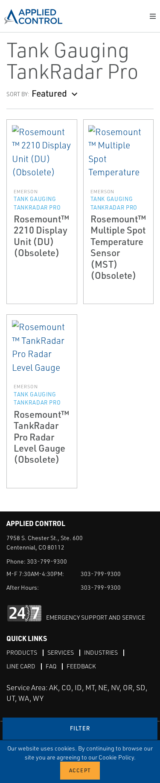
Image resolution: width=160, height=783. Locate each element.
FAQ (51, 666)
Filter (80, 728)
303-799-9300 (47, 561)
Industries (101, 652)
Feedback (81, 666)
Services (60, 652)
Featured (49, 93)
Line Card (20, 666)
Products (21, 652)
